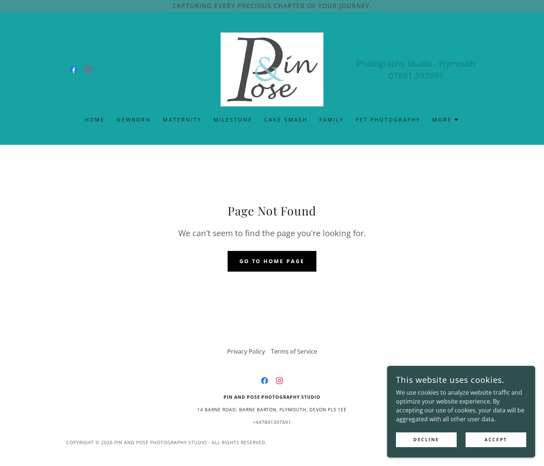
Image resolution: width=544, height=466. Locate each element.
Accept (495, 439)
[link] (73, 69)
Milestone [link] (233, 119)
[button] (445, 119)
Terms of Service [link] (294, 351)
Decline (426, 439)
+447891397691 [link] (272, 422)
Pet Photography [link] (388, 119)
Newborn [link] (134, 119)
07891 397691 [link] (416, 75)
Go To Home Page (272, 261)
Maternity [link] (182, 119)
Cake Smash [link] (286, 119)
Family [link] (331, 119)
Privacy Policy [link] (246, 351)
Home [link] (95, 119)
